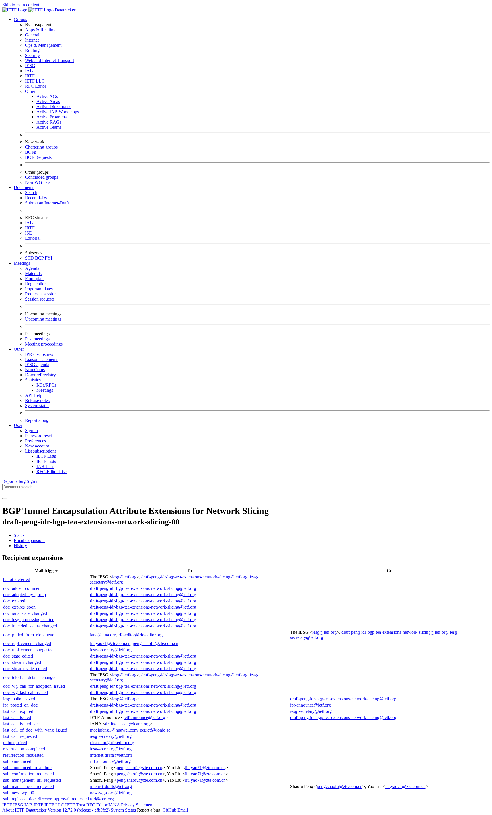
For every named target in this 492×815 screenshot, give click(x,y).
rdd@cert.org (102, 798)
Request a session (41, 293)
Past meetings (37, 338)
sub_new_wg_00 (18, 792)
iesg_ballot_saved (19, 698)
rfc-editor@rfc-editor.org (140, 634)
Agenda (32, 268)
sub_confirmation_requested (28, 773)
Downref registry (40, 374)
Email (182, 810)
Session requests (39, 299)
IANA (114, 804)
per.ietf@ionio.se (155, 730)
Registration (36, 283)
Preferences (35, 440)
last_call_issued (17, 717)
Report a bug (36, 420)
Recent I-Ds (36, 197)
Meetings (44, 390)
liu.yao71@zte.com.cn (110, 643)
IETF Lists (46, 456)
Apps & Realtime (40, 29)
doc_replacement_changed (27, 643)
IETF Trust (75, 804)
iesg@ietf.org (124, 576)
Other (30, 91)
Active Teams (48, 127)
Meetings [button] (22, 263)
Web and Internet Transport (49, 60)
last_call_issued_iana (22, 723)
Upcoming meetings (43, 319)
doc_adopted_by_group (24, 594)
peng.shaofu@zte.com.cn (155, 643)
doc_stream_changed (22, 662)
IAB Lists (45, 466)
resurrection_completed (24, 748)
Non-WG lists (37, 182)
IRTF (30, 75)
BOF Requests (38, 157)
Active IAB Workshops (57, 111)
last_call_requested (20, 736)
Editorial (32, 238)
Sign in (31, 430)
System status (37, 405)
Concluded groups (41, 177)
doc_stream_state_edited (25, 668)
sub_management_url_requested (32, 780)
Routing (32, 50)
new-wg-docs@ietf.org (111, 792)
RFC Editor (35, 86)
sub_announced (17, 761)
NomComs (35, 369)
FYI (48, 258)
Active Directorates (53, 106)
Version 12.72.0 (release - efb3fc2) (79, 810)
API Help (33, 395)
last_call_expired (18, 711)
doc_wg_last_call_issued (25, 692)
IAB (29, 70)
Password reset (38, 435)
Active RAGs (48, 122)
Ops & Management (43, 45)
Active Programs (51, 116)
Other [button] (19, 349)
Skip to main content (20, 4)
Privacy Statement (137, 804)
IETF (7, 804)
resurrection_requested (23, 755)
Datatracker (64, 9)
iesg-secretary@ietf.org (111, 649)
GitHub (169, 810)
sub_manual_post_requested (28, 786)
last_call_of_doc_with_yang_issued (35, 730)
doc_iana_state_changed (25, 613)
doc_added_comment (22, 588)
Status (19, 535)
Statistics (33, 379)
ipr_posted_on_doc (20, 705)
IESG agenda (37, 364)
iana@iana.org (103, 634)
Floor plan (34, 278)
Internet (32, 40)
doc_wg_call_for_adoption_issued (34, 686)
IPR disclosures (39, 354)
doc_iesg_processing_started (28, 619)
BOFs (30, 152)
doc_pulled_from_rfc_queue (28, 634)
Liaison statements (41, 359)
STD (30, 258)
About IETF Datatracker (24, 810)
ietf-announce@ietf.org (144, 717)
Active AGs (47, 96)
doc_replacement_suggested (28, 649)
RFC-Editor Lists (51, 471)
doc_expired (14, 600)
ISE (28, 233)
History (20, 545)
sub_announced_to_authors (27, 767)
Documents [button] (24, 187)
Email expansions (29, 540)
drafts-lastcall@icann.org (127, 723)
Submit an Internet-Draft (47, 202)
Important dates (39, 288)
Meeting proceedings (44, 344)
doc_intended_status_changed (30, 625)
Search (31, 192)
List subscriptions (40, 451)
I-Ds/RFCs (46, 385)
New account (37, 446)
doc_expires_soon (19, 607)
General (32, 34)
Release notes (37, 400)
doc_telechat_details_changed (30, 677)
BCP (40, 258)
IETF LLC (35, 81)
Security (32, 55)
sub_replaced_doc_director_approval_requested (46, 798)
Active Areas (48, 101)
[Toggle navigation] (4, 498)
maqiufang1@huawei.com (114, 730)
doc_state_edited (18, 656)
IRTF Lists (46, 461)
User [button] (18, 425)
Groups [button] (20, 19)
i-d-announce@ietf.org (110, 761)
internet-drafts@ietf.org (111, 755)
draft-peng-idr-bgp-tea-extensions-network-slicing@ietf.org (194, 576)
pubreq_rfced (15, 742)
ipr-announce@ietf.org (310, 705)
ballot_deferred (16, 579)
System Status (123, 810)
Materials (33, 273)
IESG (30, 65)
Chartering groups (41, 147)
